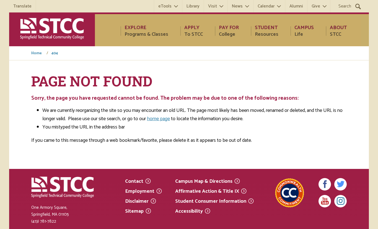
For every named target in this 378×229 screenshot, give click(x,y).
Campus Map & (203, 181)
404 (54, 53)
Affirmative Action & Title (207, 191)
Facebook (325, 184)
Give (316, 6)
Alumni (296, 6)
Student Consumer (210, 201)
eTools (165, 6)
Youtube (325, 201)
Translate (22, 6)
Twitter (340, 184)
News (237, 6)
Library (193, 6)
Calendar (266, 6)
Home (36, 53)
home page (158, 119)
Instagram (340, 201)
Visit (212, 6)
